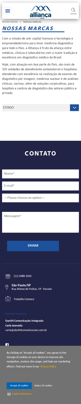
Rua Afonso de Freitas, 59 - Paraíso (32, 289)
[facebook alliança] (7, 344)
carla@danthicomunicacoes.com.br (26, 330)
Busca (73, 11)
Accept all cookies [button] (19, 385)
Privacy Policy (48, 366)
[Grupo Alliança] (40, 12)
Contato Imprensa (15, 313)
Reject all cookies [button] (43, 385)
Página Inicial (10, 22)
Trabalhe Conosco (24, 299)
